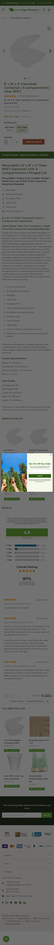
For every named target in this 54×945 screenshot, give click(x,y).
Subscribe (39, 476)
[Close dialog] (51, 455)
